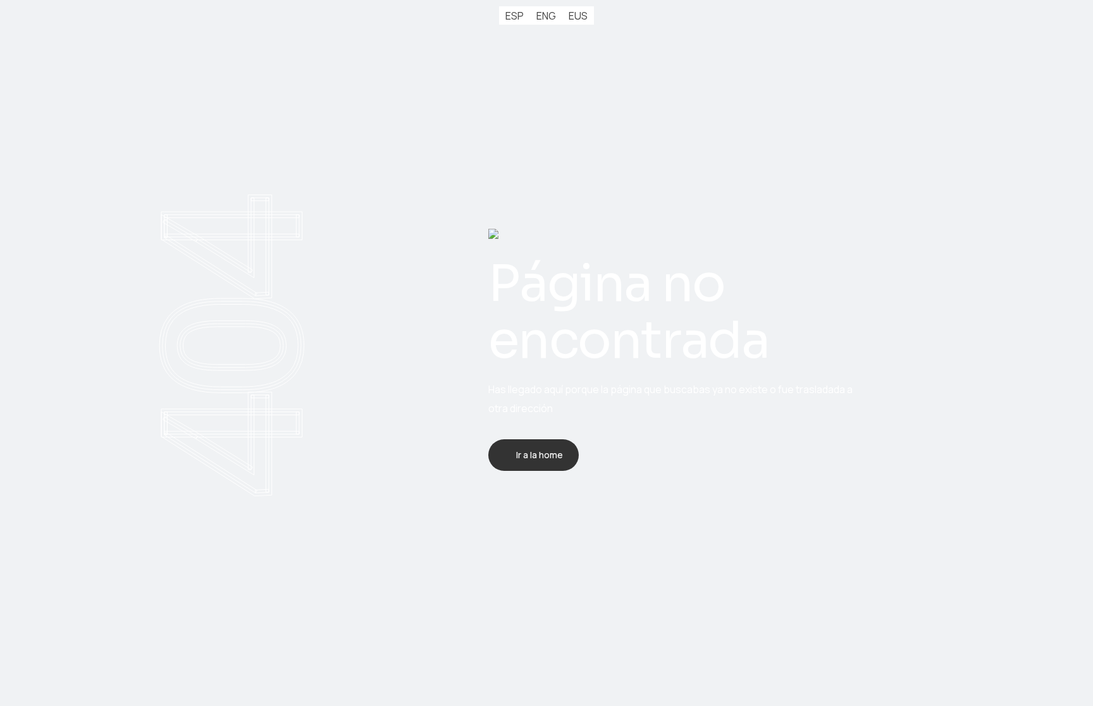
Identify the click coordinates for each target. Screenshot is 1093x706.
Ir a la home (539, 455)
